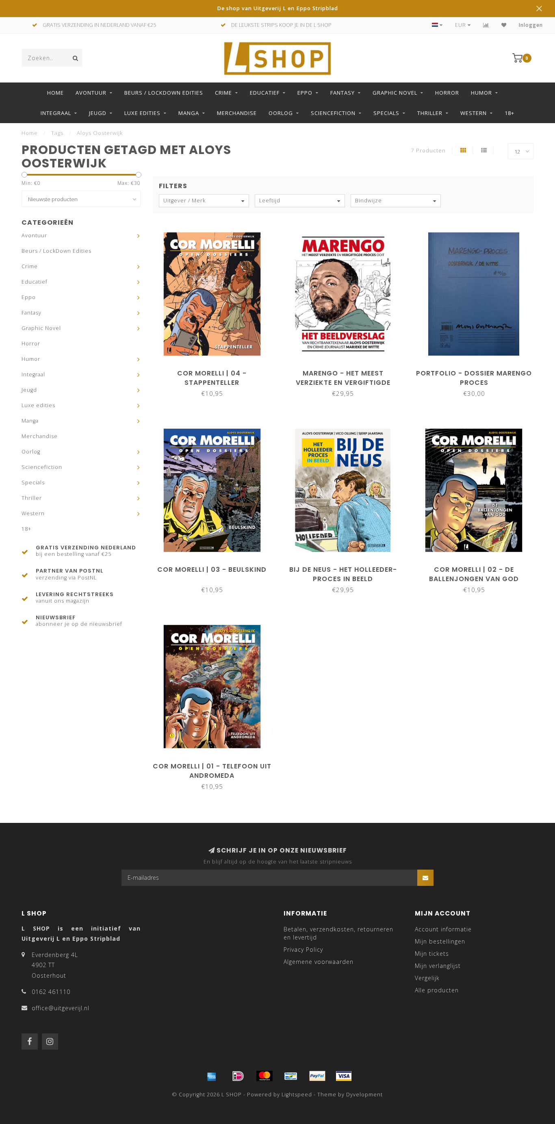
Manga (188, 113)
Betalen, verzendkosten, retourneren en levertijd (338, 933)
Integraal (56, 113)
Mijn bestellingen (440, 941)
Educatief (265, 92)
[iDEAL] (238, 1076)
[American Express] (212, 1076)
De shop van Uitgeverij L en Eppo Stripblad (277, 8)
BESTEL (216, 370)
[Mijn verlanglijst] (504, 25)
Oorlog (281, 113)
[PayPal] (317, 1076)
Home (55, 92)
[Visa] (344, 1076)
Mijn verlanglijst (438, 966)
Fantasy (342, 92)
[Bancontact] (291, 1076)
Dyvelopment (364, 1094)
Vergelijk (427, 978)
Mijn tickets (432, 953)
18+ (509, 113)
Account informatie (443, 929)
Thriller (429, 113)
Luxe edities (142, 113)
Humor (481, 92)
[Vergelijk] (486, 25)
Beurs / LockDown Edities (163, 92)
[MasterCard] (264, 1076)
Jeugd (97, 113)
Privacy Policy (303, 949)
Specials (386, 113)
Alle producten (437, 990)
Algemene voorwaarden (318, 962)
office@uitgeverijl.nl (60, 1008)
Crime (223, 92)
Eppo (304, 92)
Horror (447, 92)
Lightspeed (297, 1094)
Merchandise (237, 113)
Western (473, 113)
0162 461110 (51, 992)
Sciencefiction (333, 113)
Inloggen (531, 25)
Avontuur (91, 92)
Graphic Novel (395, 92)
